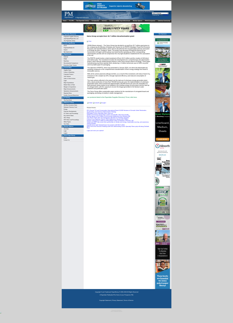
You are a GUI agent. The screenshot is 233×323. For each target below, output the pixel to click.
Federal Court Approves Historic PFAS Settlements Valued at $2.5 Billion (107, 119)
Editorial (66, 57)
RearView (66, 61)
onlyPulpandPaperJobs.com (71, 38)
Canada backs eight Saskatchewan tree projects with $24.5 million (106, 125)
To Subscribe (95, 20)
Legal (65, 80)
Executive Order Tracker (70, 65)
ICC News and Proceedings (71, 113)
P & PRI (71, 20)
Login (65, 131)
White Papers (67, 122)
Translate (165, 15)
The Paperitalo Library (82, 20)
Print (89, 41)
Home (64, 20)
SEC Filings (67, 117)
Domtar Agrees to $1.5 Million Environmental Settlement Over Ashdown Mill (108, 116)
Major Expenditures (69, 82)
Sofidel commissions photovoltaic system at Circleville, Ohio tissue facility (108, 114)
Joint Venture (67, 76)
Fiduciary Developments (70, 111)
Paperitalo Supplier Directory (71, 36)
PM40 (65, 59)
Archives (104, 20)
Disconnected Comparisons (71, 63)
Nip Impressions (68, 52)
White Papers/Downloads (123, 20)
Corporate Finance (68, 74)
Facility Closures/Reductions (71, 95)
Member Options (137, 20)
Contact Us (67, 140)
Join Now (66, 129)
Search (111, 20)
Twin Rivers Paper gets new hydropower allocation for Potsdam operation (108, 117)
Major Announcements (69, 89)
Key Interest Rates (69, 115)
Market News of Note (69, 84)
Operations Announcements (71, 91)
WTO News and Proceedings (71, 119)
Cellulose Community (164, 20)
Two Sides (66, 124)
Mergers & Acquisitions (70, 87)
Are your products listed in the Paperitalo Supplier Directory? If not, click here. (96, 97)
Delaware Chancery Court (70, 107)
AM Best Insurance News (70, 105)
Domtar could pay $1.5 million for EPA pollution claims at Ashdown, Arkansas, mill (110, 120)
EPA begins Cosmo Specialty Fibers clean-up (100, 113)
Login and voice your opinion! (95, 130)
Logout (65, 133)
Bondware (119, 310)
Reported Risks (68, 93)
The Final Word (68, 100)
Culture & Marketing (69, 72)
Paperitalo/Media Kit (69, 47)
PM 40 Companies (150, 20)
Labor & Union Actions (69, 78)
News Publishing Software (116, 311)
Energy (65, 109)
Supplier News (67, 70)
